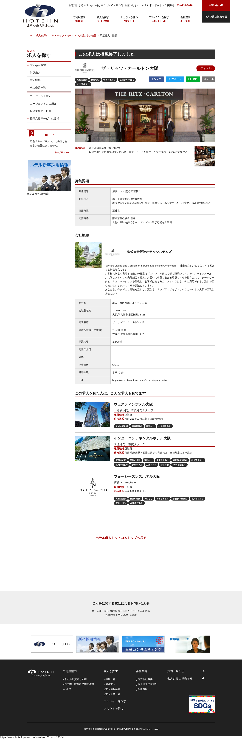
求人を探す (103, 17)
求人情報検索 (112, 689)
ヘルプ (68, 689)
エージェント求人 (40, 96)
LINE (194, 79)
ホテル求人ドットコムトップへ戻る (121, 538)
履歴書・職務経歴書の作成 (79, 684)
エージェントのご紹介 (43, 103)
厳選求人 (35, 72)
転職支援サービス (40, 110)
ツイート (176, 79)
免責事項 (143, 689)
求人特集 (35, 80)
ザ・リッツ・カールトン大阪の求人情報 (74, 35)
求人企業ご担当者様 (216, 16)
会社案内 (185, 17)
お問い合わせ (175, 671)
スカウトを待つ (129, 17)
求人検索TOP (38, 65)
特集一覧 (110, 679)
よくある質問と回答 (75, 679)
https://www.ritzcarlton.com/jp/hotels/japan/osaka (139, 380)
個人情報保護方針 (147, 684)
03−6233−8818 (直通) (104, 610)
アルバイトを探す (159, 17)
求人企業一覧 (38, 87)
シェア (157, 79)
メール (210, 79)
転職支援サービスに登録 (44, 118)
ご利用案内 (79, 17)
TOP (29, 35)
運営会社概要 (145, 679)
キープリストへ (62, 152)
